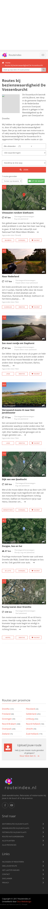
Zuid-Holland (34, 733)
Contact (6, 874)
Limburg (32, 718)
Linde (8, 374)
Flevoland (32, 708)
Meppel (8, 637)
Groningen (8, 718)
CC (20, 904)
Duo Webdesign (24, 901)
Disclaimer (7, 878)
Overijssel (21, 240)
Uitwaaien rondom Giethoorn (18, 212)
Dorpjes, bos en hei (12, 546)
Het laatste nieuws (10, 870)
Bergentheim (8, 510)
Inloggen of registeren (13, 862)
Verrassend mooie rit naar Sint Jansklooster (18, 411)
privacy (5, 882)
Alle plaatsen (8, 840)
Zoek (25, 169)
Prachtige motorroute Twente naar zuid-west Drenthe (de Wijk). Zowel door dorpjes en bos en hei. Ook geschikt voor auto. (23, 559)
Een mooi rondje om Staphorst (18, 343)
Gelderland (33, 713)
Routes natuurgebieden (13, 836)
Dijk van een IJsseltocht (14, 479)
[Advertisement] (24, 25)
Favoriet (37, 240)
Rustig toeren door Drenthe (16, 606)
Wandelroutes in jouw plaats (15, 828)
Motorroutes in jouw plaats (15, 824)
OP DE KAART (37, 181)
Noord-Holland (35, 723)
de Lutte (8, 571)
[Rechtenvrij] (11, 103)
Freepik (24, 904)
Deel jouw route (9, 866)
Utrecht (31, 728)
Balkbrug (8, 240)
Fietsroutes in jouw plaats (14, 832)
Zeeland (7, 733)
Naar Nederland (10, 276)
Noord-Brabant (11, 723)
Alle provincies (9, 845)
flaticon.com (14, 904)
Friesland (8, 713)
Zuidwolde (8, 307)
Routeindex (15, 55)
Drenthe (22, 307)
